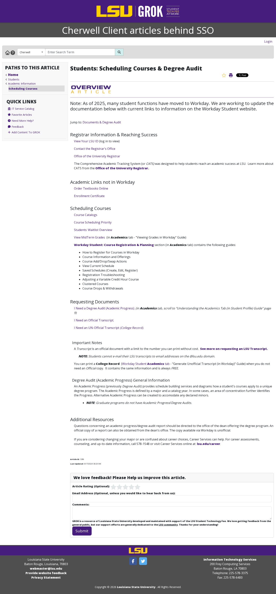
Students (13, 79)
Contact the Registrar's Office (94, 149)
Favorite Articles (21, 114)
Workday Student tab (146, 364)
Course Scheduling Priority (93, 222)
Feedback (17, 126)
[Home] (7, 52)
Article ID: (75, 459)
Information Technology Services (230, 559)
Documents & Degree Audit (102, 122)
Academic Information (22, 83)
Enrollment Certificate (89, 196)
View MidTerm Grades (89, 237)
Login (268, 41)
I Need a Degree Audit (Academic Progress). (104, 308)
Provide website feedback (46, 573)
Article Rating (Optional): (91, 486)
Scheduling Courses (22, 88)
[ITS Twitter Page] (143, 561)
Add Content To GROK (25, 132)
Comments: (80, 504)
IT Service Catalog (22, 108)
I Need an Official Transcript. (94, 320)
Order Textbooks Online (91, 188)
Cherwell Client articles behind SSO (138, 30)
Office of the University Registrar (97, 156)
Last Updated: (77, 464)
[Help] (13, 52)
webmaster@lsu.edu (46, 568)
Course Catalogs (85, 215)
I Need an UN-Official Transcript (109, 328)
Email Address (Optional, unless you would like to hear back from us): (123, 493)
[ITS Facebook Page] (133, 561)
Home (13, 74)
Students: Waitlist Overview (93, 230)
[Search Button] (119, 52)
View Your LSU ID (86, 141)
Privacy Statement (46, 577)
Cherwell (25, 52)
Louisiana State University (136, 587)
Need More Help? (22, 120)
